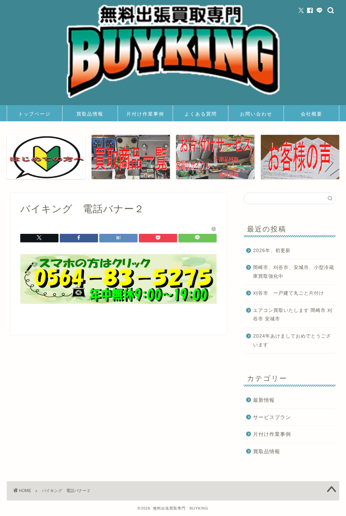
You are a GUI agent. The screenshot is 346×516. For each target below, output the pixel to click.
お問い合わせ (256, 114)
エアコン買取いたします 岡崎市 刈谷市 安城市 (292, 315)
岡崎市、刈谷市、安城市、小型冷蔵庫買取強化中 (293, 272)
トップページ (34, 114)
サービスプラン (272, 417)
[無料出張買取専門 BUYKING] (172, 100)
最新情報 (264, 400)
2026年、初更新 (272, 250)
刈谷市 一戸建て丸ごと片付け (288, 293)
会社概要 (311, 114)
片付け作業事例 (145, 114)
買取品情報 (89, 114)
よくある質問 (200, 114)
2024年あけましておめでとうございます (292, 340)
